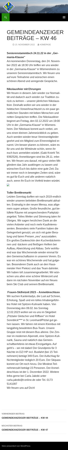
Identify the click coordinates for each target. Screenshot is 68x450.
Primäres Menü (64, 17)
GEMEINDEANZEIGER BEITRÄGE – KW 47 (25, 428)
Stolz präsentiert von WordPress (16, 446)
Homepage (45, 44)
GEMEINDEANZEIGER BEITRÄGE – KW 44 (25, 416)
